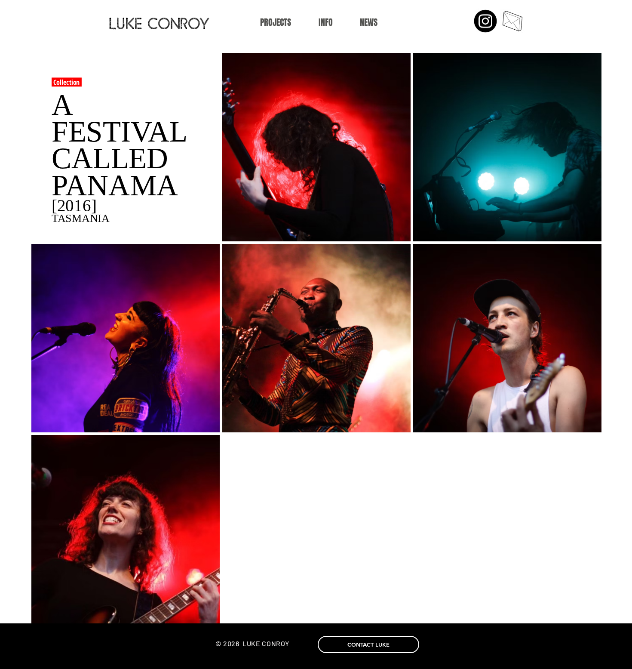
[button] (325, 22)
